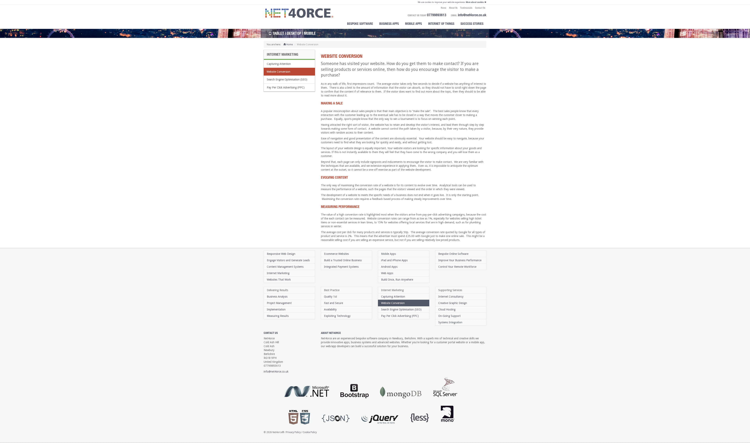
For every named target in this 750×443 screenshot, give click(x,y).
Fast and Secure (333, 303)
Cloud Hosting (446, 309)
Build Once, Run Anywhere (397, 279)
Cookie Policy (310, 432)
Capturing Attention (279, 63)
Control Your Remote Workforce (457, 266)
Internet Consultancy (450, 296)
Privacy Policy (293, 432)
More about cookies (475, 2)
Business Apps (389, 23)
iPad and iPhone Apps (394, 260)
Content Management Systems (285, 266)
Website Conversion (278, 71)
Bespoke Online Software (453, 253)
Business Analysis (277, 296)
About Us (453, 7)
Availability (330, 309)
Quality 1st (330, 296)
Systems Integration (450, 322)
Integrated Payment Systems (341, 266)
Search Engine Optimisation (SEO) (287, 79)
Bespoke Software (360, 23)
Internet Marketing (278, 273)
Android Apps (389, 266)
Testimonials (466, 7)
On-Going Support (449, 315)
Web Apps (387, 273)
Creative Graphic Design (452, 303)
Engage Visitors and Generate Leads (288, 260)
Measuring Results (278, 315)
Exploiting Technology (337, 315)
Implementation (276, 309)
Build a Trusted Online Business (343, 260)
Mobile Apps (413, 23)
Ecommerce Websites (336, 253)
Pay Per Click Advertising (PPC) (285, 87)
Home (443, 7)
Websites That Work (279, 279)
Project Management (279, 303)
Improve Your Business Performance (459, 260)
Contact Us (480, 7)
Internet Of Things (441, 23)
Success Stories (472, 23)
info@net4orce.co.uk (472, 15)
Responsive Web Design (281, 253)
